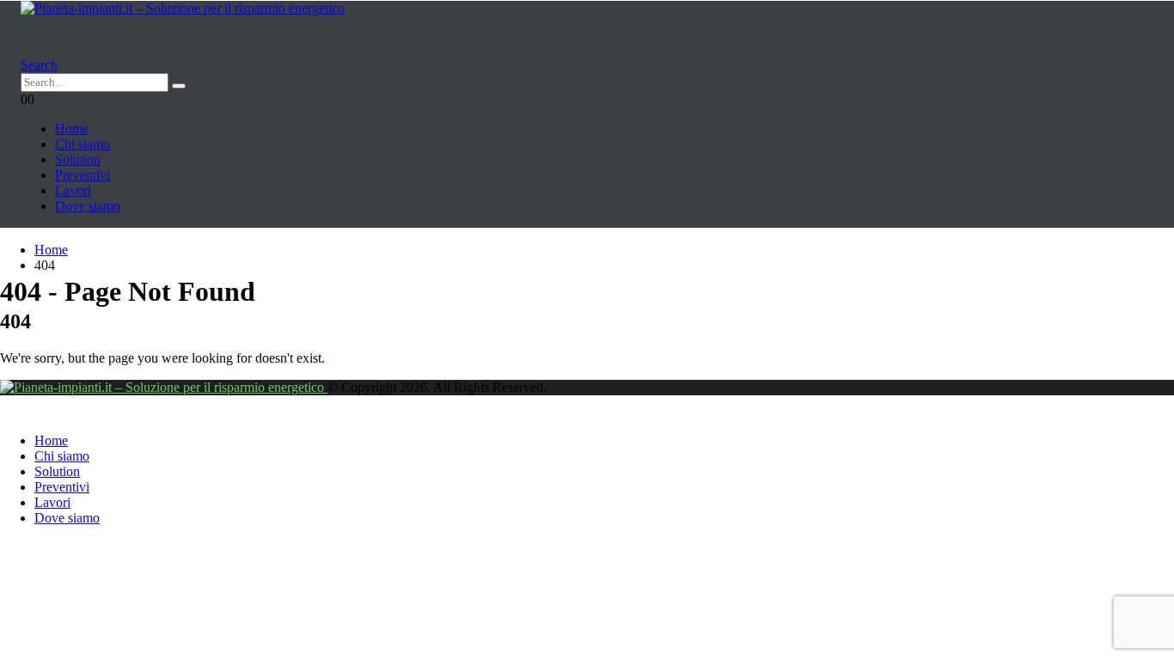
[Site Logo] (183, 8)
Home (72, 128)
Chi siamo (82, 144)
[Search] (179, 86)
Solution (78, 159)
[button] (39, 65)
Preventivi (82, 175)
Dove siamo (87, 206)
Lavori (73, 190)
